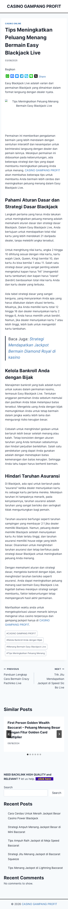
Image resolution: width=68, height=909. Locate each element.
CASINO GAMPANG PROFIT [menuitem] (42, 170)
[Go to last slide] (8, 734)
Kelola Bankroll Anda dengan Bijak (24, 640)
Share (42, 76)
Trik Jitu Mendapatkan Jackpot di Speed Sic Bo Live (50, 678)
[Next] (59, 734)
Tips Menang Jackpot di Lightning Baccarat (35, 867)
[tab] (27, 754)
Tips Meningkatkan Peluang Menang (25, 653)
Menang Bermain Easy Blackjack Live (26, 646)
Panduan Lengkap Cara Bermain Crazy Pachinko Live (16, 676)
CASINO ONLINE (13, 23)
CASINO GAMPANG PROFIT (21, 633)
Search (8, 787)
